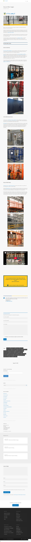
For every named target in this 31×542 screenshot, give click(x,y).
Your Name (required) (6, 316)
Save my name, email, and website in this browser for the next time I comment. (14, 489)
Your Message (5, 324)
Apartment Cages (13, 348)
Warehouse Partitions (22, 355)
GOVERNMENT (5, 402)
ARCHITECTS (5, 393)
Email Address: (5, 370)
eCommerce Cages (14, 349)
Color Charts (5, 516)
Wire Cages (11, 356)
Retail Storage (17, 352)
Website (4, 485)
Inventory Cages (20, 349)
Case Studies (5, 517)
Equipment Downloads (7, 513)
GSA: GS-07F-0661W (6, 529)
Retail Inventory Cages (7, 352)
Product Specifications (7, 514)
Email (4, 481)
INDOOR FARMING (5, 405)
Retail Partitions (12, 352)
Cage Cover (17, 348)
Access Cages (8, 348)
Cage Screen (21, 348)
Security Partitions (10, 355)
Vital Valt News (18, 516)
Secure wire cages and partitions (7, 50)
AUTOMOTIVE (5, 396)
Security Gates (5, 355)
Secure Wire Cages (6, 353)
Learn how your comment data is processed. (19, 494)
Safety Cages (21, 352)
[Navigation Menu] (27, 1)
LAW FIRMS (4, 408)
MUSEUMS (4, 414)
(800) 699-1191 (15, 505)
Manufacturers (18, 514)
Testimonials (18, 517)
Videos (5, 519)
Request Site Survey (18, 519)
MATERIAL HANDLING (6, 411)
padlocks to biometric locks (7, 61)
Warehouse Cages (16, 355)
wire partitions (15, 356)
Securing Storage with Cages (13, 353)
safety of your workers (11, 32)
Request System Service (19, 520)
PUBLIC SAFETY (5, 415)
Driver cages (5, 123)
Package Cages (25, 349)
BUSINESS (4, 399)
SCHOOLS (4, 417)
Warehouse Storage (6, 356)
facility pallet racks (8, 188)
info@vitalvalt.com (9, 301)
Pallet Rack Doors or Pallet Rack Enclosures (9, 185)
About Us (17, 513)
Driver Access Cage (9, 349)
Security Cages (19, 353)
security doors (24, 353)
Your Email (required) (6, 320)
